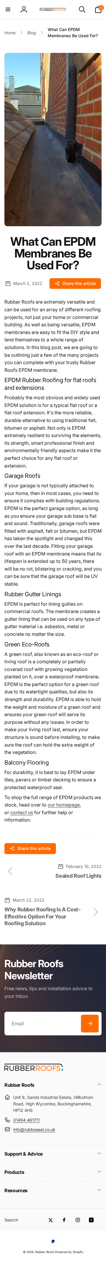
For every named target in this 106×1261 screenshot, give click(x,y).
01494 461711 (26, 1119)
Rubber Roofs (44, 1252)
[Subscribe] (90, 1023)
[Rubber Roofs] (33, 1069)
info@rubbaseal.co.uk (34, 1129)
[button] (7, 9)
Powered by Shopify (69, 1252)
